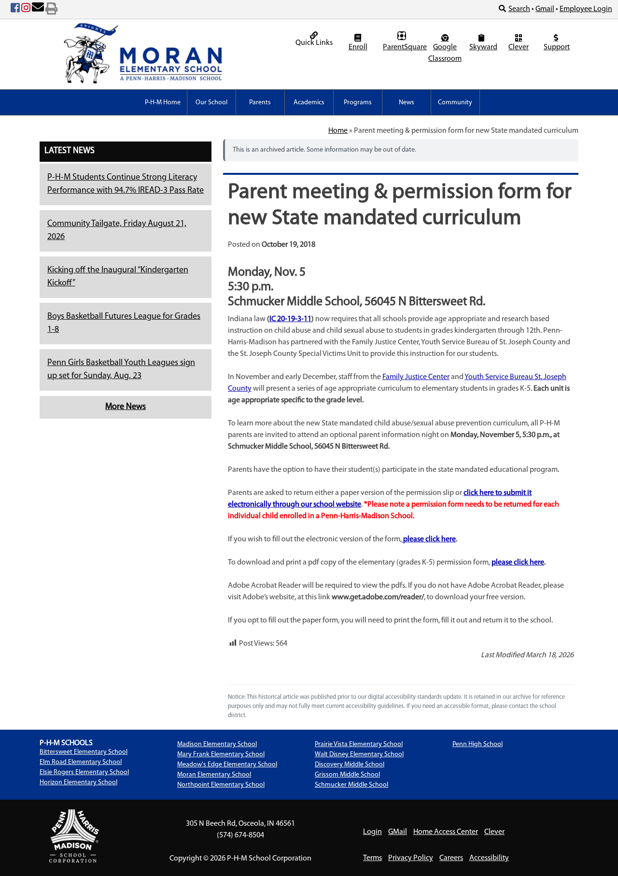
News (406, 102)
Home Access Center (445, 832)
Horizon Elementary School (78, 782)
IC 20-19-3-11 (290, 319)
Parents (260, 102)
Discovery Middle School (349, 764)
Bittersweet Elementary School (83, 752)
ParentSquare (403, 47)
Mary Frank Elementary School (221, 754)
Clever (518, 47)
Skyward (482, 47)
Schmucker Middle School (351, 785)
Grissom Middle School (347, 774)
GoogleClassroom (445, 53)
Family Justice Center (415, 377)
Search (519, 9)
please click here (429, 539)
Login (372, 832)
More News (125, 407)
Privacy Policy (410, 858)
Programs (358, 102)
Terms (372, 858)
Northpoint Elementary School (221, 785)
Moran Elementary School (214, 774)
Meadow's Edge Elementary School (227, 764)
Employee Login (586, 9)
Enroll (358, 47)
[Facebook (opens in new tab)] (15, 10)
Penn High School (477, 744)
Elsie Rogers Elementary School (84, 772)
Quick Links (314, 43)
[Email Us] (38, 10)
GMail (397, 832)
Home (338, 131)
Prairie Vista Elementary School (359, 744)
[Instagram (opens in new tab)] (25, 10)
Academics (309, 102)
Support (557, 47)
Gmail (544, 9)
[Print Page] (51, 9)
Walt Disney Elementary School (359, 754)
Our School (211, 102)
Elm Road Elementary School (81, 762)
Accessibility (489, 858)
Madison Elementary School (217, 744)
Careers (451, 858)
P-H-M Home (163, 102)
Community (455, 102)
